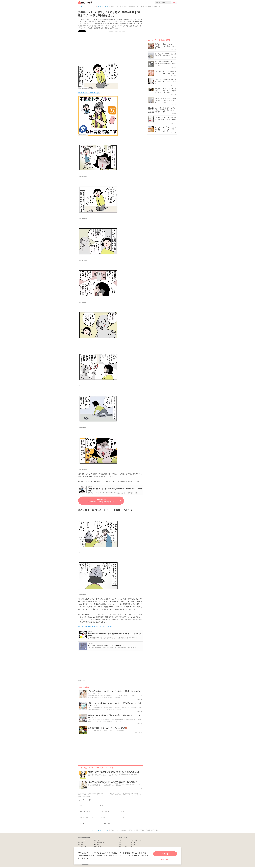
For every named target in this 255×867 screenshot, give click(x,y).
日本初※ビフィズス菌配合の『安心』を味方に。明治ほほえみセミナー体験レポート (114, 716)
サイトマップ (81, 842)
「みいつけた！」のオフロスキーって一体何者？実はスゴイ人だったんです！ (165, 81)
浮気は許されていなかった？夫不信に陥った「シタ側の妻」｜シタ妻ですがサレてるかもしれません (165, 91)
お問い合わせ (97, 846)
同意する (165, 854)
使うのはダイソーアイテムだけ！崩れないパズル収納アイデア (165, 55)
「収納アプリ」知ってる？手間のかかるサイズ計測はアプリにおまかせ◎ (165, 119)
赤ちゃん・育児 (123, 846)
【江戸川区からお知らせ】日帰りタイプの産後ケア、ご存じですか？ (113, 782)
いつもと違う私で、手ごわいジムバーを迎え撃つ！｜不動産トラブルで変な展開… (115, 489)
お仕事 (133, 842)
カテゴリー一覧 (82, 846)
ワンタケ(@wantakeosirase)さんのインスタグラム (96, 626)
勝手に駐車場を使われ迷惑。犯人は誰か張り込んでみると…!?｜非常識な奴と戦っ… (115, 634)
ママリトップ (81, 840)
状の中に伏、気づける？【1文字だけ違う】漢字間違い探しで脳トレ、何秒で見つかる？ (165, 110)
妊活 (120, 840)
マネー (133, 846)
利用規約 (96, 844)
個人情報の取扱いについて (101, 842)
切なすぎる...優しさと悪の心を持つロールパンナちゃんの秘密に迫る (165, 72)
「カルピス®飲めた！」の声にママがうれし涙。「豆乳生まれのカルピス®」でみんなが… (114, 692)
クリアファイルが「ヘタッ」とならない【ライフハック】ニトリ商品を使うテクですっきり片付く (165, 129)
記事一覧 (80, 844)
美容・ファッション (136, 840)
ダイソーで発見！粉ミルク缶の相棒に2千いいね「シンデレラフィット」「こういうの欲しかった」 (165, 100)
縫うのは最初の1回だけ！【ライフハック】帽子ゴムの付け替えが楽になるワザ (165, 63)
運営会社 (96, 840)
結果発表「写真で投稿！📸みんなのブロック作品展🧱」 (108, 728)
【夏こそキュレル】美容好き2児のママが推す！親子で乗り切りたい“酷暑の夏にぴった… (114, 704)
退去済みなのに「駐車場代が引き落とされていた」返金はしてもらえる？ (114, 772)
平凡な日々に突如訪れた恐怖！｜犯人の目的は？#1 (106, 645)
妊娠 (120, 842)
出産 (120, 844)
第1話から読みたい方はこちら (89, 92)
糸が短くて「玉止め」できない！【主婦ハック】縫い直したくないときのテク (165, 46)
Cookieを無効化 (165, 859)
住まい (133, 844)
